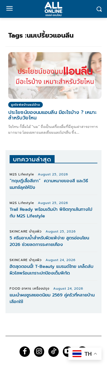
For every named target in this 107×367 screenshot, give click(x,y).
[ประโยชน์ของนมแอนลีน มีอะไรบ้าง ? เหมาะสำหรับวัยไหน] (55, 75)
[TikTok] (53, 351)
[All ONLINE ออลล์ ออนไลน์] (53, 8)
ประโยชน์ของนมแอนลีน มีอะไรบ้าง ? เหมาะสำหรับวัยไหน (52, 115)
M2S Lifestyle (22, 174)
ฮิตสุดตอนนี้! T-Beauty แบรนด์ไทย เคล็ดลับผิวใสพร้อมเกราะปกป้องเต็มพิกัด (51, 269)
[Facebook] (24, 351)
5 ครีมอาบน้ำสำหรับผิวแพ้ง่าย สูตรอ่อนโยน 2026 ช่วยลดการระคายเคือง (49, 241)
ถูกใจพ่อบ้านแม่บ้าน (25, 104)
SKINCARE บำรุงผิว (26, 231)
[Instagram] (39, 351)
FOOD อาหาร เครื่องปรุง (29, 288)
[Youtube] (68, 351)
